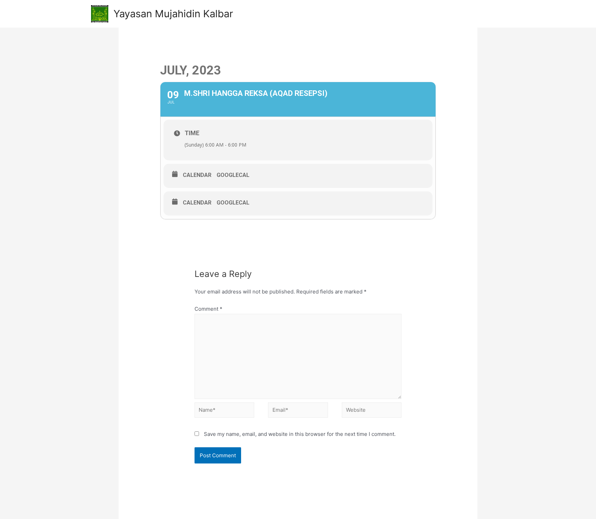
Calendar (197, 175)
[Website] (371, 411)
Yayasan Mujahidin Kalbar (173, 14)
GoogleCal (233, 175)
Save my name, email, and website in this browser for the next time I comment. (300, 434)
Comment (208, 309)
